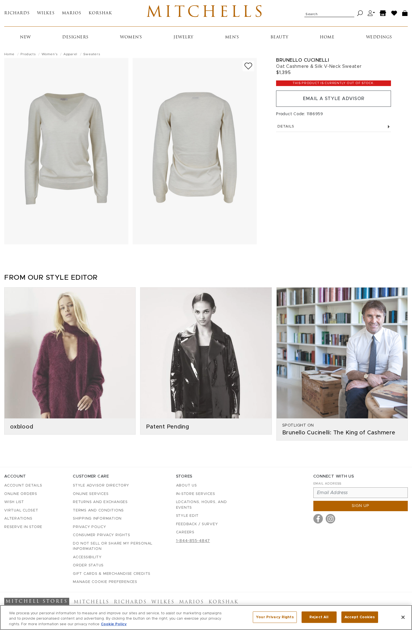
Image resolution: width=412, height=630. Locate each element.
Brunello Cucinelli (302, 60)
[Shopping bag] (405, 13)
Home (327, 37)
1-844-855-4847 (193, 541)
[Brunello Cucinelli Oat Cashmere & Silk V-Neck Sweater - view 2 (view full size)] (195, 151)
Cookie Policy (114, 624)
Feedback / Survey (197, 524)
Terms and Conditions (98, 510)
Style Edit (187, 516)
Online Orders (20, 494)
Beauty (279, 37)
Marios (71, 13)
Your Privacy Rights (274, 617)
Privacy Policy (89, 527)
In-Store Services (195, 494)
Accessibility (87, 557)
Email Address (327, 483)
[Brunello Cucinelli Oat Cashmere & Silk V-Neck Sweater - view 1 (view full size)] (66, 151)
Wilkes (46, 13)
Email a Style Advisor (333, 98)
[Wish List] (394, 13)
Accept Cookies (359, 617)
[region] (206, 617)
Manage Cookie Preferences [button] (105, 582)
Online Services (90, 494)
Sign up (360, 506)
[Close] (403, 617)
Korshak (100, 13)
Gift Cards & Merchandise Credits (112, 574)
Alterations (18, 518)
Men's (232, 37)
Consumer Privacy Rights (101, 535)
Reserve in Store (23, 527)
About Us (186, 485)
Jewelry (183, 37)
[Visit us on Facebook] (318, 519)
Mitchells (206, 13)
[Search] (360, 13)
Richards (17, 13)
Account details (23, 485)
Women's (131, 37)
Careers (185, 532)
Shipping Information (97, 518)
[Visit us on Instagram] (330, 519)
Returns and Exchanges (100, 502)
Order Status (88, 565)
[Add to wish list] (248, 66)
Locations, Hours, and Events (201, 504)
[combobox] (329, 13)
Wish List (14, 502)
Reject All (318, 617)
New (25, 37)
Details (285, 126)
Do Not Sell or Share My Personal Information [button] (112, 546)
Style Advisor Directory (101, 485)
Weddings (379, 37)
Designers (75, 37)
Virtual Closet (21, 510)
